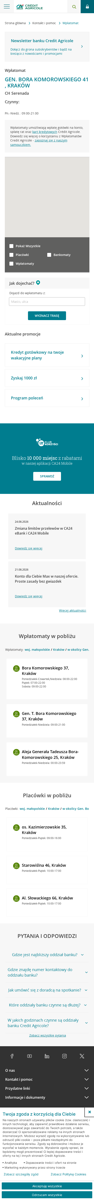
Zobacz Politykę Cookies (68, 1174)
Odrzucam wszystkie (47, 1195)
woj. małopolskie (37, 649)
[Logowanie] (87, 6)
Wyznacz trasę (47, 316)
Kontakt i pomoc (44, 23)
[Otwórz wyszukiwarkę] (74, 6)
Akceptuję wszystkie (47, 1186)
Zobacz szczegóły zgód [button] (21, 1174)
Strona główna (16, 23)
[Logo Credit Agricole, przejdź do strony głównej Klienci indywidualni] (29, 7)
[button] (89, 1112)
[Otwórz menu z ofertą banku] (7, 6)
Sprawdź (47, 476)
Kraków (58, 649)
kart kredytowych (44, 132)
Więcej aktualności (72, 610)
